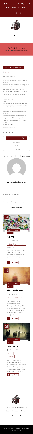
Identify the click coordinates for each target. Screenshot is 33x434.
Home (7, 50)
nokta (22, 244)
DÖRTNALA (12, 346)
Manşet (17, 230)
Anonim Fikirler (16, 430)
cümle (10, 244)
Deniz (9, 353)
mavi (13, 76)
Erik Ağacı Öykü (17, 67)
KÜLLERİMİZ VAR (15, 290)
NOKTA (10, 237)
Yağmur (10, 356)
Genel (9, 230)
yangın (16, 297)
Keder (16, 353)
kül (9, 297)
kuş (11, 76)
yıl (22, 297)
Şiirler (12, 50)
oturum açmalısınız (23, 202)
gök (8, 76)
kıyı (16, 244)
